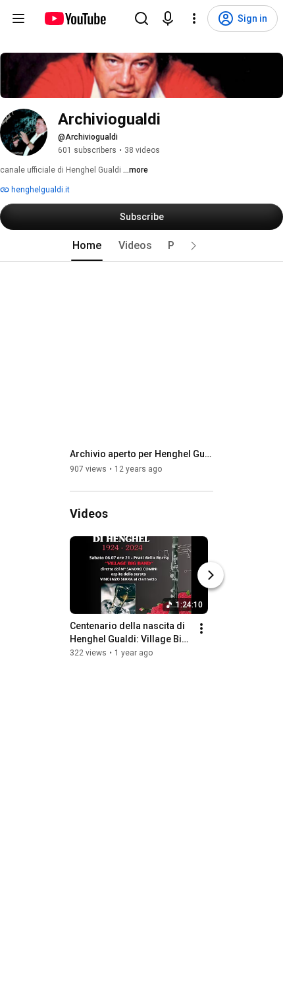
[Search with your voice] (168, 18)
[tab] (87, 246)
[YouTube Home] (74, 18)
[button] (193, 246)
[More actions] (201, 628)
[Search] (141, 18)
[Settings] (194, 18)
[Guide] (18, 18)
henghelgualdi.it (39, 189)
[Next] (210, 575)
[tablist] (141, 246)
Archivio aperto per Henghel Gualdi (142, 454)
